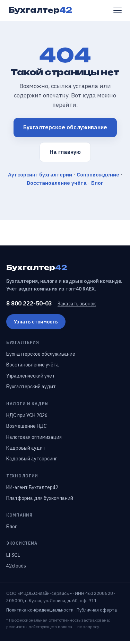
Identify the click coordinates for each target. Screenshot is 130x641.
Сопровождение (98, 174)
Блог (97, 183)
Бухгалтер (40, 10)
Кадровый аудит (25, 448)
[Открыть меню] (117, 10)
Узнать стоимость (36, 322)
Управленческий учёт (30, 376)
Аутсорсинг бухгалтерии (40, 174)
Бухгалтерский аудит (31, 386)
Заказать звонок (77, 304)
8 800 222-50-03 (29, 303)
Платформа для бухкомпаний (39, 498)
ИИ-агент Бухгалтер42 (32, 487)
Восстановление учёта (57, 183)
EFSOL (13, 555)
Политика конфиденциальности (39, 610)
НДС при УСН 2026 (26, 415)
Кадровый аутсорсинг (31, 459)
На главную (65, 151)
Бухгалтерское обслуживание (65, 127)
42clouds (16, 566)
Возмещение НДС (26, 426)
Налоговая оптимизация (34, 437)
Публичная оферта (97, 610)
